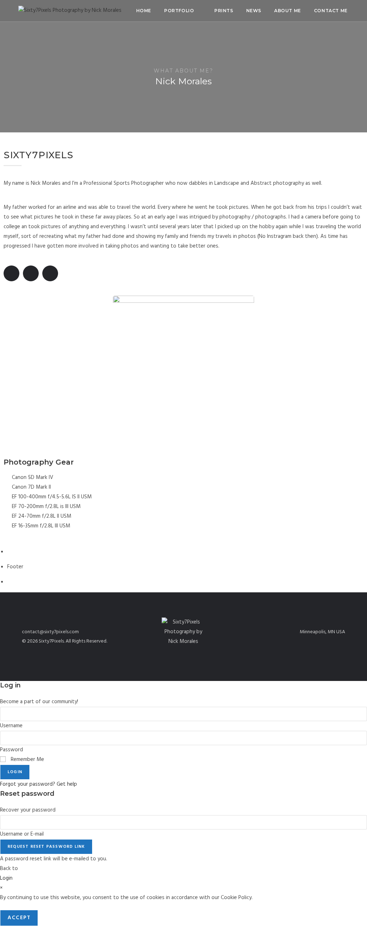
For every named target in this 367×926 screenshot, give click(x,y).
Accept (19, 917)
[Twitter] (31, 273)
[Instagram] (50, 273)
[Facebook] (11, 273)
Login (15, 772)
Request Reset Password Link (46, 846)
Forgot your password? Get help (38, 784)
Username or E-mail (22, 834)
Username (11, 725)
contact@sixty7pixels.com (50, 632)
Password (11, 750)
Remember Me (26, 759)
